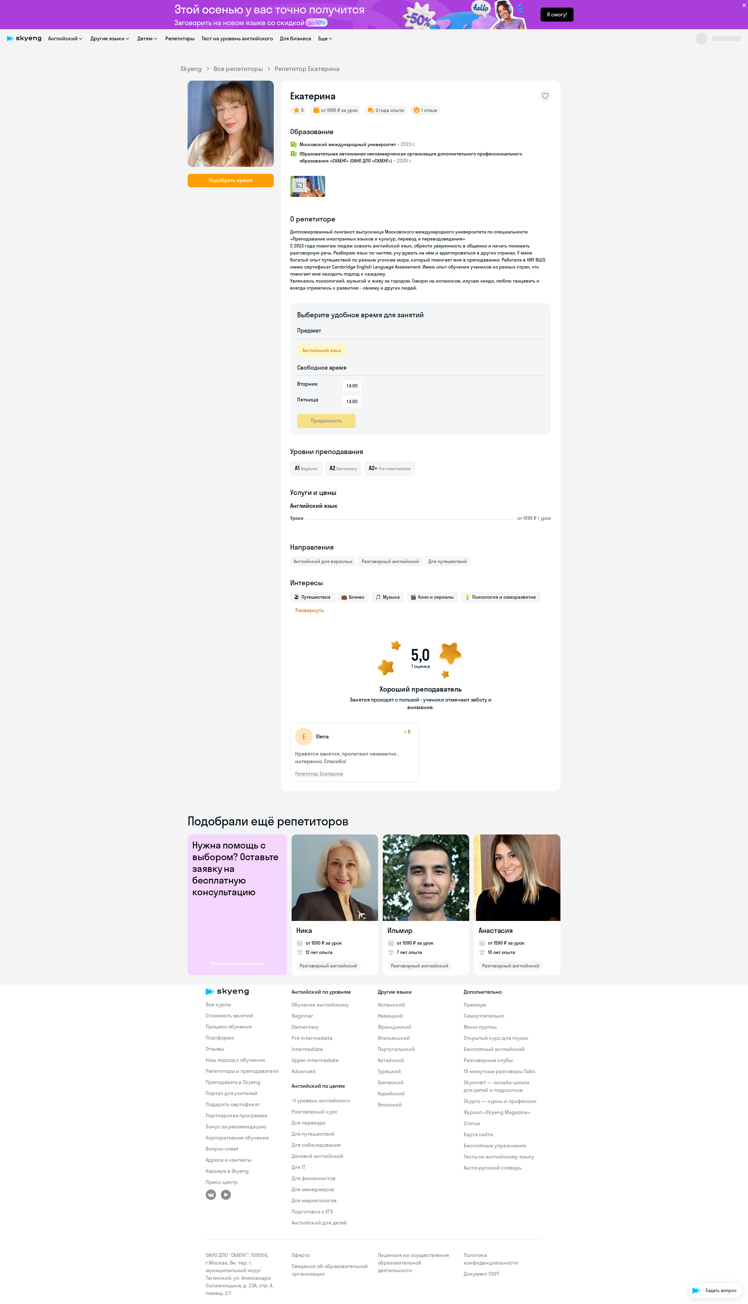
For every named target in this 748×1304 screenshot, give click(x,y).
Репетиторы (180, 38)
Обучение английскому (320, 1004)
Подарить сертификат (233, 1104)
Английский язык (321, 350)
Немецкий (390, 1015)
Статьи (472, 1123)
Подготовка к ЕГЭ (312, 1211)
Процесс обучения (229, 1026)
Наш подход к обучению (235, 1060)
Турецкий (389, 1071)
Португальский (396, 1049)
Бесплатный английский (494, 1049)
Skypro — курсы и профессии (500, 1101)
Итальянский (394, 1038)
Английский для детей (319, 1222)
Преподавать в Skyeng (233, 1082)
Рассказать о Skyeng (715, 1239)
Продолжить (326, 420)
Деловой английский (317, 1156)
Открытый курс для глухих (496, 1038)
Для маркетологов (314, 1200)
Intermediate (307, 1049)
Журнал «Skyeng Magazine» (497, 1112)
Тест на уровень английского (237, 38)
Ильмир (399, 930)
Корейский (391, 1093)
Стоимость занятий (229, 1015)
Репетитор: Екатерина (319, 773)
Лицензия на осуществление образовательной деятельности (413, 1263)
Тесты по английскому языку (499, 1156)
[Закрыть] (740, 1198)
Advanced (303, 1071)
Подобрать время (230, 180)
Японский (390, 1104)
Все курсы (218, 1004)
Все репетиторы (238, 69)
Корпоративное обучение (237, 1137)
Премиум (475, 1004)
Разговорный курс (314, 1111)
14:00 (352, 386)
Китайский (391, 1060)
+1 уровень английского (321, 1100)
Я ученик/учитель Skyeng (710, 1273)
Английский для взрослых (323, 561)
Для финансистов (313, 1178)
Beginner (302, 1015)
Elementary (305, 1027)
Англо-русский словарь (493, 1167)
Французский (394, 1027)
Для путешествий (447, 561)
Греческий (391, 1082)
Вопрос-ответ (222, 1148)
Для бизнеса (295, 38)
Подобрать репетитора (712, 1223)
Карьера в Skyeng (227, 1171)
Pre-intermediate (312, 1038)
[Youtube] (226, 1194)
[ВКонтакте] (211, 1194)
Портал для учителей (231, 1093)
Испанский (391, 1004)
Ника (304, 930)
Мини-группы (480, 1027)
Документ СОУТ (481, 1273)
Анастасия (496, 930)
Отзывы (215, 1048)
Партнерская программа (236, 1115)
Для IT (298, 1167)
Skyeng (191, 69)
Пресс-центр (221, 1182)
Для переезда (308, 1122)
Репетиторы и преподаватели (242, 1071)
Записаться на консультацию (705, 1256)
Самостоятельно (484, 1015)
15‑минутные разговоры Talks (500, 1071)
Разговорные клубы (488, 1060)
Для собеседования (316, 1145)
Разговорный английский (390, 561)
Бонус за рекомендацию (236, 1126)
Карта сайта (478, 1134)
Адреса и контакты (229, 1159)
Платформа (220, 1037)
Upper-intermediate (315, 1060)
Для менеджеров (313, 1189)
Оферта (301, 1255)
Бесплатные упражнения (495, 1145)
